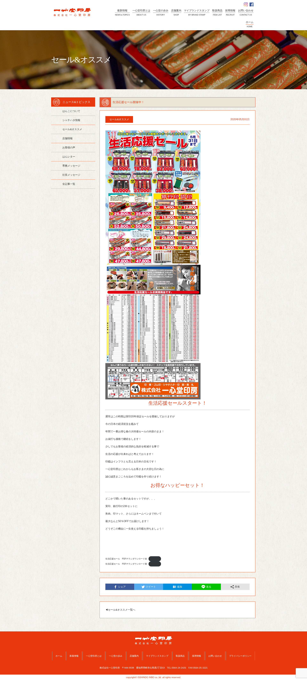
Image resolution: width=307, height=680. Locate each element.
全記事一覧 (68, 184)
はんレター (68, 156)
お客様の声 (68, 147)
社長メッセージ (71, 174)
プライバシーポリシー (240, 656)
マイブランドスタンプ (157, 656)
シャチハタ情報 (71, 120)
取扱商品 (180, 656)
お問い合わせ (215, 656)
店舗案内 (134, 656)
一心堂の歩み (115, 656)
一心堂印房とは (94, 656)
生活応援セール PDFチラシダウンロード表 (126, 559)
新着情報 (74, 656)
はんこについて (71, 111)
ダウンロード (155, 559)
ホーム (58, 656)
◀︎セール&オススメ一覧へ (120, 609)
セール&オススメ (72, 129)
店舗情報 (67, 138)
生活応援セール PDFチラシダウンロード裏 (126, 564)
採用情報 (196, 656)
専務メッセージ (71, 165)
